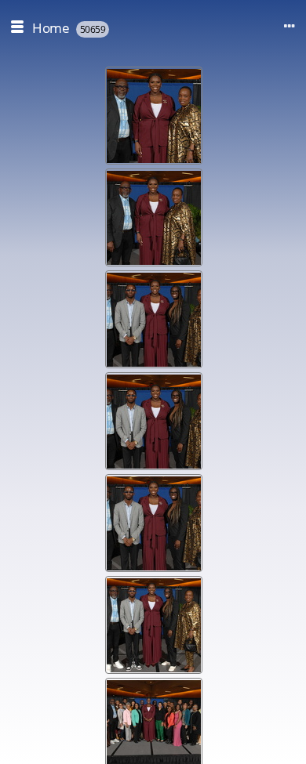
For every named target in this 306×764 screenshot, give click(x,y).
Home (50, 28)
